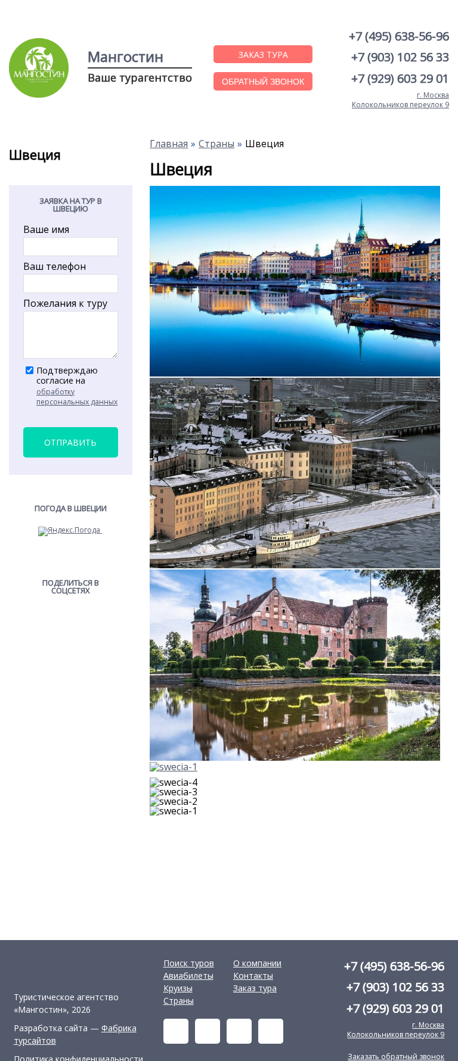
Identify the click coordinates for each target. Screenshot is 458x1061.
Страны (178, 1000)
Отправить (70, 442)
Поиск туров (188, 963)
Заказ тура (255, 988)
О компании (257, 963)
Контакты (253, 975)
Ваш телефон (54, 266)
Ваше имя (46, 229)
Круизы (178, 988)
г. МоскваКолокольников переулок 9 (400, 100)
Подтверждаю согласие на (76, 385)
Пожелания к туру (65, 303)
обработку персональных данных (76, 397)
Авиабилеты (188, 975)
